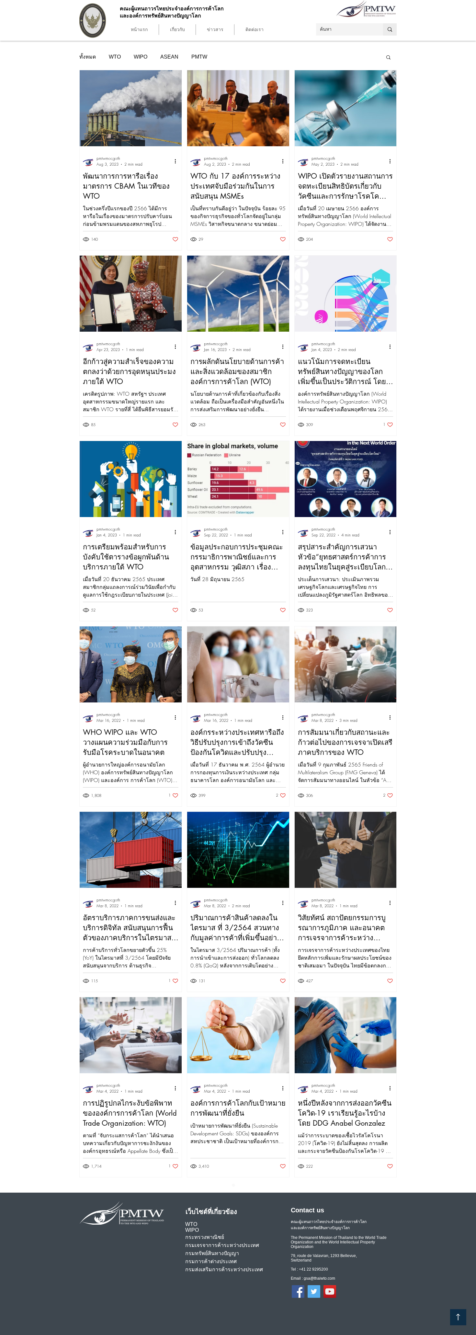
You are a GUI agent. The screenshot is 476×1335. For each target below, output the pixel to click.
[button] (177, 29)
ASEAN (169, 57)
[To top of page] (458, 1317)
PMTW (199, 57)
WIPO (140, 57)
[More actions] (177, 161)
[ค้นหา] (390, 29)
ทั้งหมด (87, 57)
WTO (115, 57)
